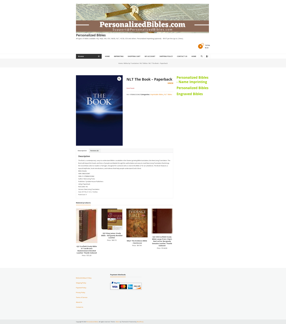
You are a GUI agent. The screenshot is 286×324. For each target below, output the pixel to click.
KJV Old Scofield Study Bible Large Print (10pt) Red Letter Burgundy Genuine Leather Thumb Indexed (162, 241)
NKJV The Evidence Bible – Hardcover (137, 242)
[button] (119, 79)
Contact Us (182, 56)
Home (107, 56)
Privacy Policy (80, 292)
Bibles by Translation (131, 63)
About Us (79, 302)
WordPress (140, 322)
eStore (118, 322)
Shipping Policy (166, 56)
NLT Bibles (143, 63)
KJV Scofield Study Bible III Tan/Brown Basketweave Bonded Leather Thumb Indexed (87, 249)
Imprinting (118, 56)
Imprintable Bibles (156, 94)
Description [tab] (82, 151)
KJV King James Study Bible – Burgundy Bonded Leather (111, 235)
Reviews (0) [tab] (94, 151)
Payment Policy (81, 288)
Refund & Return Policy (83, 278)
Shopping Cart (134, 56)
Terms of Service (81, 297)
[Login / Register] (207, 56)
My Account (150, 56)
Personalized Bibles (91, 35)
